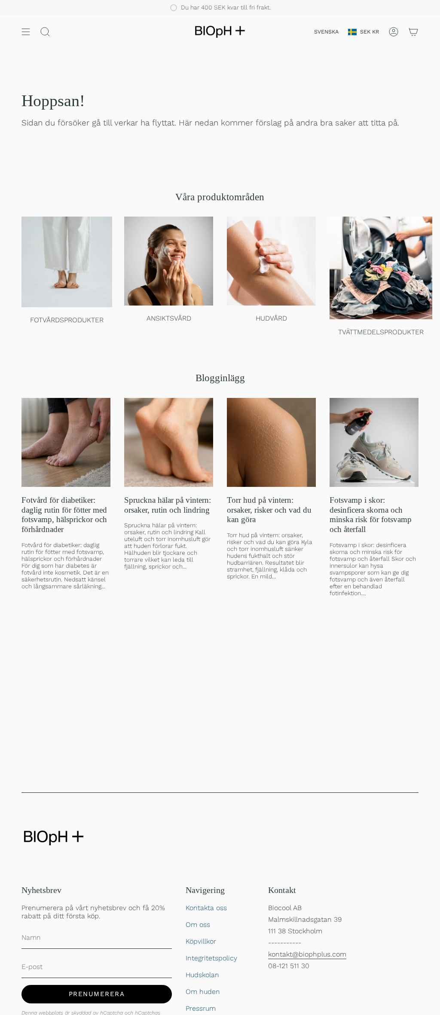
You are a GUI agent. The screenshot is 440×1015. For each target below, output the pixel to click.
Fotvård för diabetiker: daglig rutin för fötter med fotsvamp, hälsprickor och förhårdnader (64, 514)
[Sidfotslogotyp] (53, 838)
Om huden (203, 991)
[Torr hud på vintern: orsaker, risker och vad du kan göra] (271, 442)
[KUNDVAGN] (413, 32)
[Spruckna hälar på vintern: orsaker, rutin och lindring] (168, 442)
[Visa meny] (25, 32)
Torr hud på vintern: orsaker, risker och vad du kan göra (269, 509)
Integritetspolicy (211, 958)
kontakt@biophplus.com (307, 954)
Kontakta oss (206, 908)
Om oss (198, 924)
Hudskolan (202, 975)
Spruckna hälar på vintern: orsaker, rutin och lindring (167, 504)
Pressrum (201, 1008)
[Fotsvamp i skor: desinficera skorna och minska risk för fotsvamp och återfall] (374, 442)
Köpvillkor (201, 941)
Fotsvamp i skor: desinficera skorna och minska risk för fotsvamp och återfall (371, 514)
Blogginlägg (220, 378)
